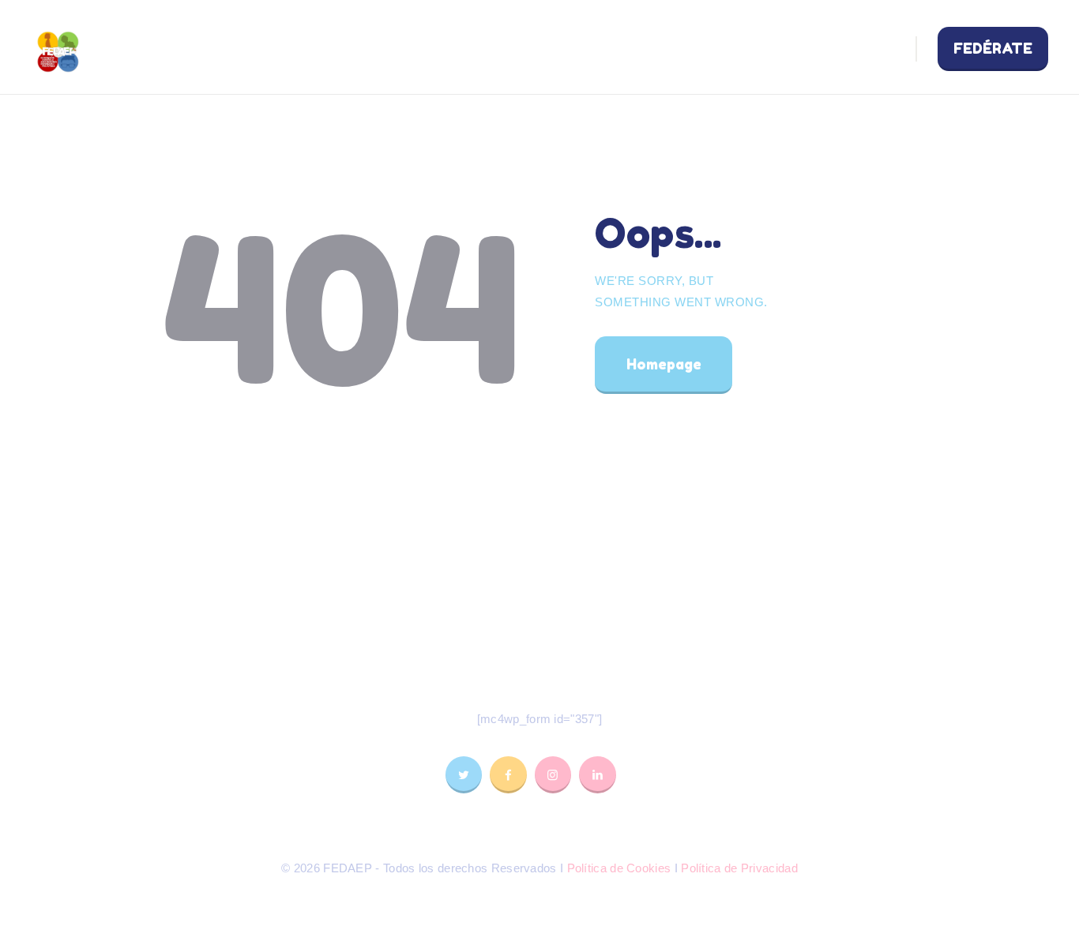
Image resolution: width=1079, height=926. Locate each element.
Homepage (663, 364)
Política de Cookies (619, 868)
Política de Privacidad (739, 868)
